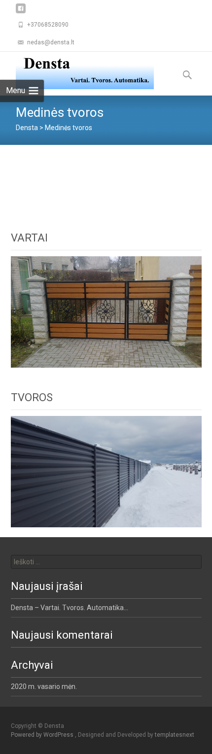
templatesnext (174, 734)
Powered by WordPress (43, 734)
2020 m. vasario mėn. (44, 686)
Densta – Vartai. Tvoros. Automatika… (69, 608)
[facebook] (21, 12)
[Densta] (77, 71)
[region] (106, 312)
